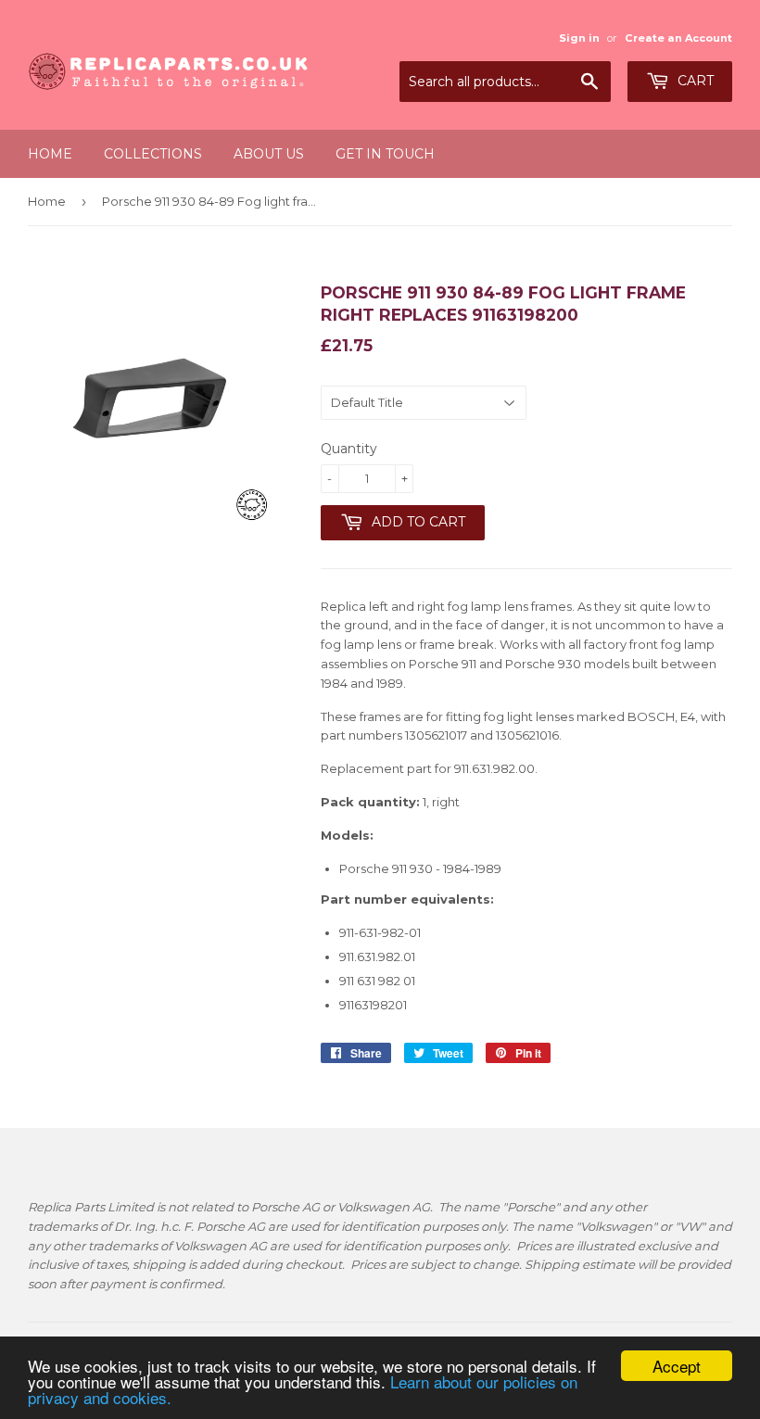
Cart (694, 80)
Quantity (349, 448)
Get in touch (385, 154)
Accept (676, 1365)
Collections (153, 154)
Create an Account (678, 38)
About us (269, 154)
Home (50, 154)
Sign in (579, 38)
